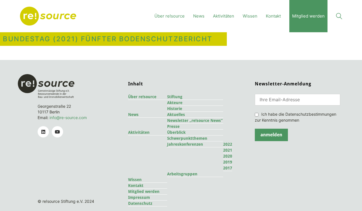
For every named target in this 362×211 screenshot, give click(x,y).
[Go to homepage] (48, 16)
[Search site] (339, 17)
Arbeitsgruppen (182, 174)
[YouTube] (57, 131)
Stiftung (174, 96)
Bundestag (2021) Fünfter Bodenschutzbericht (108, 39)
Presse (173, 126)
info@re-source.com (68, 117)
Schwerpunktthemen (187, 138)
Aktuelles (176, 114)
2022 (227, 144)
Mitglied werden (144, 191)
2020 (227, 156)
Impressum (139, 197)
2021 (227, 150)
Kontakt (135, 185)
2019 (227, 162)
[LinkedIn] (43, 131)
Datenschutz (140, 203)
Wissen (135, 179)
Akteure (174, 102)
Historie (174, 108)
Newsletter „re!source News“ (195, 120)
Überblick (176, 132)
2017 (227, 168)
